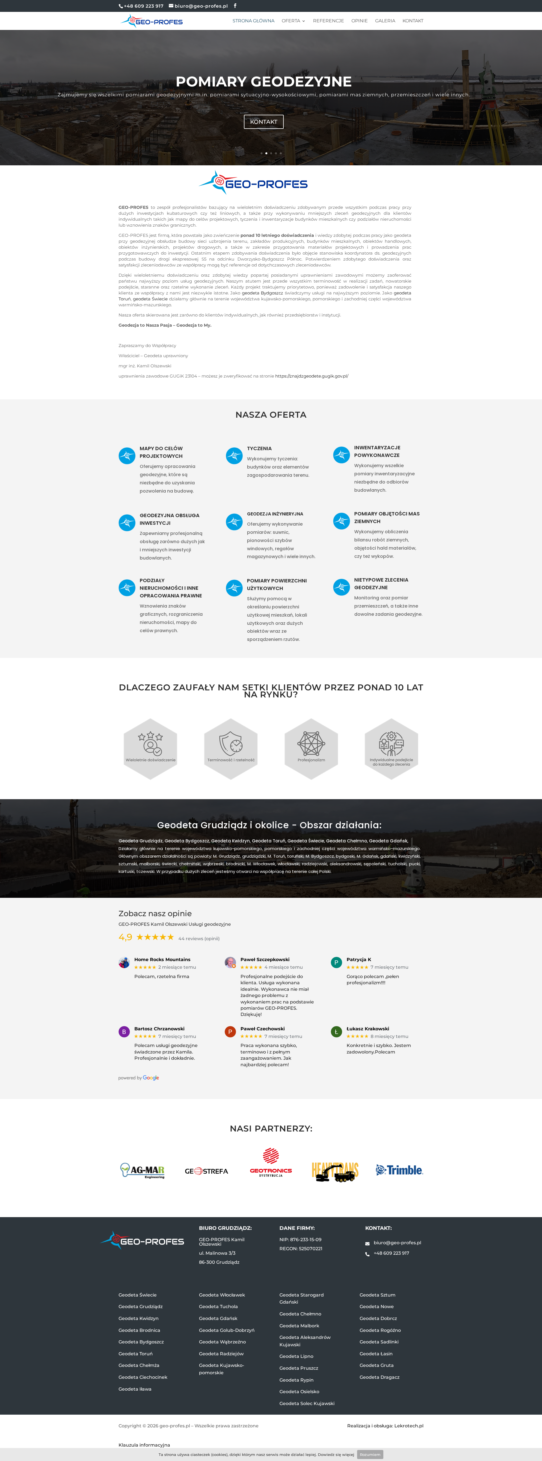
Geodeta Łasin (376, 1353)
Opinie (359, 20)
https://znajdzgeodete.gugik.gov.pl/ (311, 376)
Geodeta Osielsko (299, 1391)
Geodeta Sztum (377, 1295)
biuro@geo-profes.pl (397, 1242)
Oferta (291, 20)
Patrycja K (359, 959)
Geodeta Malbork (299, 1325)
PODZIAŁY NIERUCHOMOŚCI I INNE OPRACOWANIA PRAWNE (171, 588)
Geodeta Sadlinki (379, 1342)
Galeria (385, 20)
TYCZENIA (259, 448)
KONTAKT (263, 121)
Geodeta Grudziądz (141, 841)
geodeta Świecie (150, 299)
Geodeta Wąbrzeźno (222, 1342)
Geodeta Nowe (377, 1306)
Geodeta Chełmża (139, 1365)
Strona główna (253, 20)
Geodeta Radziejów (221, 1353)
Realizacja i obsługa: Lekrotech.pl (385, 1426)
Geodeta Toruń (268, 841)
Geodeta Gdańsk (388, 841)
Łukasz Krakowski (368, 1028)
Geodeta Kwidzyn (230, 841)
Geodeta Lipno (296, 1356)
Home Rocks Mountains (162, 959)
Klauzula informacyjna (144, 1445)
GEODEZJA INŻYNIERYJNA (275, 514)
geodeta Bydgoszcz (262, 293)
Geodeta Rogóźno (380, 1330)
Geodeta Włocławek (222, 1295)
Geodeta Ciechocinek (143, 1377)
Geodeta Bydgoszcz (187, 841)
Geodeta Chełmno (346, 841)
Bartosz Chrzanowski (159, 1028)
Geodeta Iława (135, 1389)
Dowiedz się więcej (336, 1454)
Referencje (328, 20)
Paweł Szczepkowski (265, 959)
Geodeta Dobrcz (378, 1318)
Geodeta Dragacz (379, 1377)
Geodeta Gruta (377, 1365)
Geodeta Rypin (296, 1380)
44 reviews (190, 938)
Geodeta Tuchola (218, 1306)
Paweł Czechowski (263, 1028)
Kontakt (413, 20)
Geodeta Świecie (305, 841)
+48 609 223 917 (391, 1253)
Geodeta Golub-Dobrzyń (227, 1330)
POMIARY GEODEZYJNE (264, 81)
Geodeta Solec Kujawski (307, 1403)
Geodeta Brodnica (139, 1330)
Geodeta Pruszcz (298, 1368)
